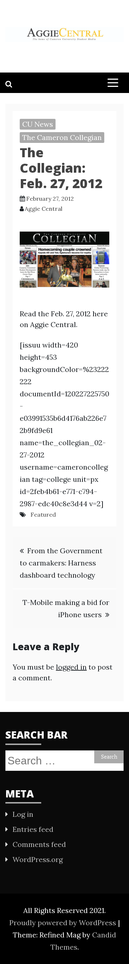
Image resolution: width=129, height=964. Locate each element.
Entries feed (33, 829)
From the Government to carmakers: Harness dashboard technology (61, 562)
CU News (37, 124)
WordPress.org (38, 859)
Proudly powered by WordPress (63, 922)
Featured (43, 514)
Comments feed (39, 844)
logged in (71, 666)
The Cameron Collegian (62, 137)
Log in (23, 814)
